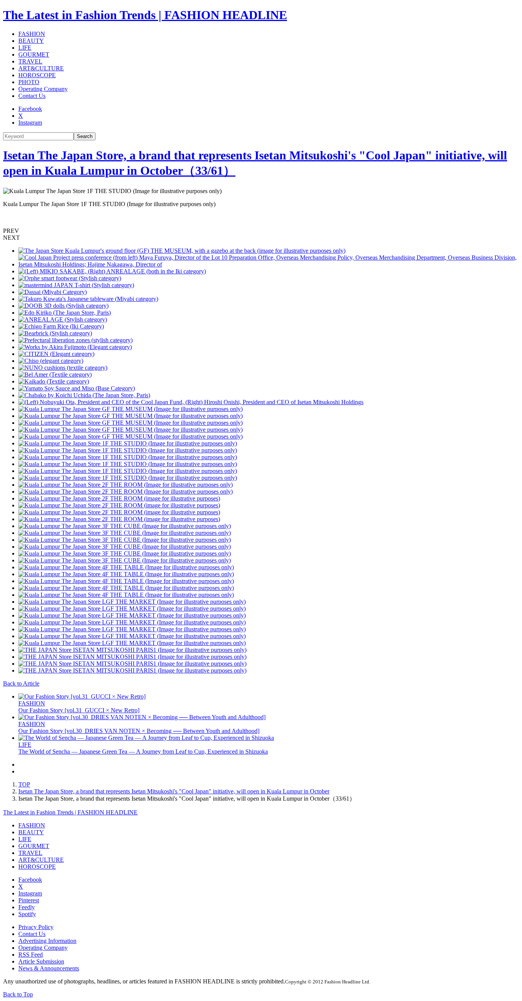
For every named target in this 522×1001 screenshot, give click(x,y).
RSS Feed (30, 954)
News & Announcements (48, 968)
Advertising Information (47, 941)
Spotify (27, 914)
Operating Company (43, 89)
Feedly (26, 907)
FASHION (31, 34)
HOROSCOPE (37, 75)
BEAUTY (31, 40)
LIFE (24, 47)
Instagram (30, 122)
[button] (261, 230)
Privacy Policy (35, 927)
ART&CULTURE (41, 68)
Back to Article (21, 683)
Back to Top (18, 994)
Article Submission (41, 961)
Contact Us (31, 96)
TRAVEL (30, 61)
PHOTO (28, 82)
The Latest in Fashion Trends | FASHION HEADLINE (145, 15)
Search (84, 136)
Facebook (30, 109)
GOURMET (33, 54)
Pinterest (28, 900)
